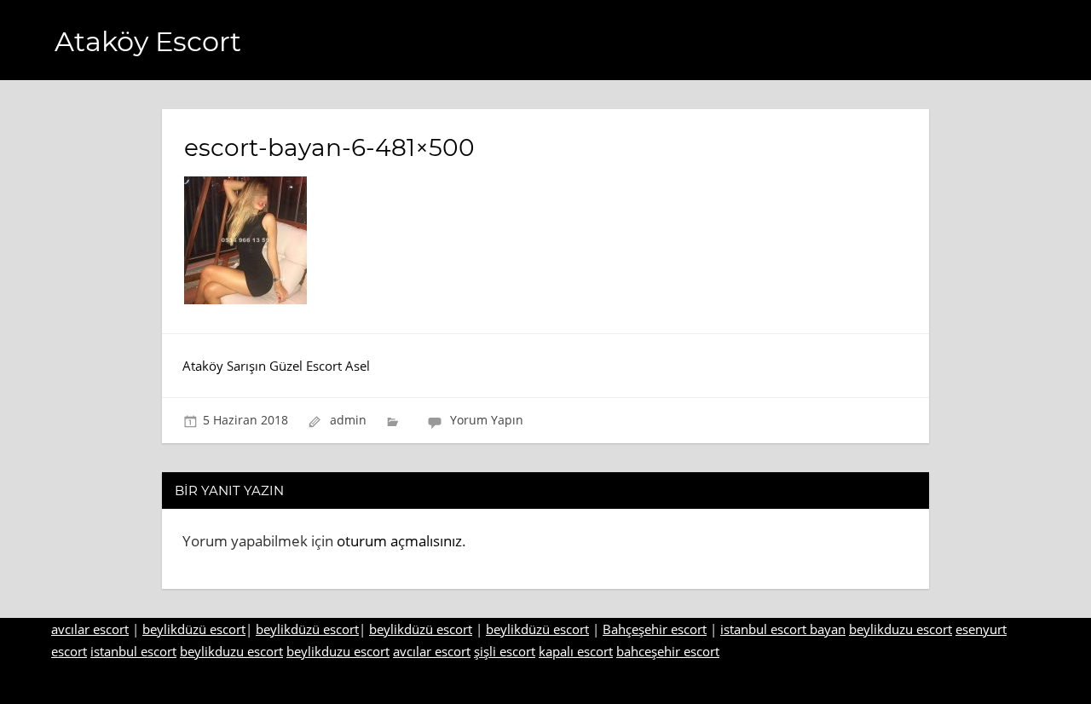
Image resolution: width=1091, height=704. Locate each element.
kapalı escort (576, 651)
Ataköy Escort (148, 41)
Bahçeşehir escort (655, 629)
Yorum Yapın (486, 420)
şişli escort (504, 651)
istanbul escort (133, 651)
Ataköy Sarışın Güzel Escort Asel (276, 365)
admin (348, 420)
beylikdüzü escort (193, 629)
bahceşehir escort (667, 651)
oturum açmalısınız (399, 541)
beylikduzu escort (900, 629)
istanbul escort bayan (783, 629)
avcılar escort (90, 629)
